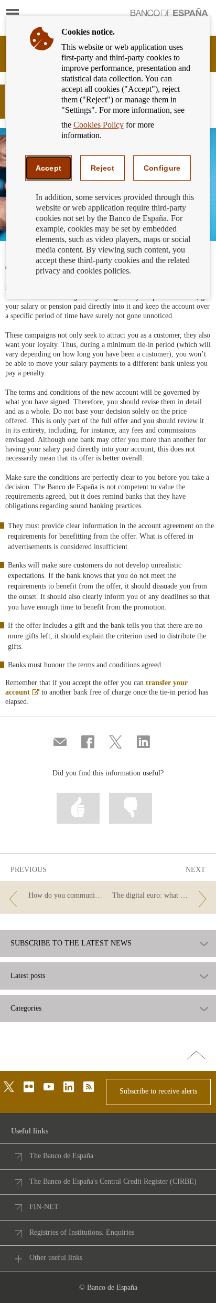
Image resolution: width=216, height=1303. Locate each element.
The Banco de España (61, 1156)
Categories (25, 1008)
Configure (162, 168)
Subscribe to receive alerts (158, 1091)
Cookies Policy (98, 124)
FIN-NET (44, 1207)
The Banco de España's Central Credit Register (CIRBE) (113, 1181)
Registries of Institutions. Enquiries (81, 1232)
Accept (49, 168)
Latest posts (27, 976)
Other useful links (55, 1258)
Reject (102, 168)
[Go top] (196, 1056)
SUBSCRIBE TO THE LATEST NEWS (71, 943)
